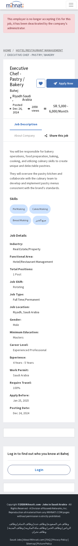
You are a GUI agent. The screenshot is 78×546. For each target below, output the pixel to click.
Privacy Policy (59, 539)
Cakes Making (40, 209)
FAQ (48, 539)
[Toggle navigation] (71, 4)
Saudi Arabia (31, 312)
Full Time (18, 299)
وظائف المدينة (16, 527)
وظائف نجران (39, 531)
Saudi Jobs (16, 539)
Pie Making (19, 209)
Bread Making (20, 220)
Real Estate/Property (27, 249)
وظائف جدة (40, 524)
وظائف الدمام (25, 524)
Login (39, 470)
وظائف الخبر (55, 527)
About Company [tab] (24, 135)
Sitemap (31, 543)
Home (7, 50)
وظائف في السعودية (58, 524)
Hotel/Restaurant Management (33, 262)
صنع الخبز (41, 220)
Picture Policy (44, 543)
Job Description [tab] (25, 124)
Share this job (58, 135)
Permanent (32, 299)
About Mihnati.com (34, 539)
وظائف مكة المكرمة (35, 527)
